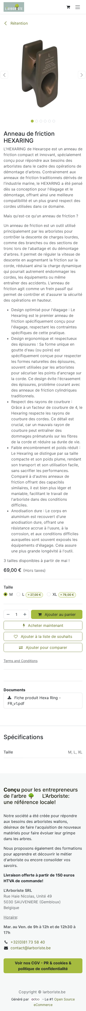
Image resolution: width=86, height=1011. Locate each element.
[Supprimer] (8, 614)
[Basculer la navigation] (77, 7)
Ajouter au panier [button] (59, 614)
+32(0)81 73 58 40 (28, 942)
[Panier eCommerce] (68, 7)
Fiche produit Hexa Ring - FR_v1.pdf (34, 700)
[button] (4, 75)
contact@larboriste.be (31, 947)
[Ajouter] (25, 614)
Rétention (18, 23)
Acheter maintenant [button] (45, 625)
